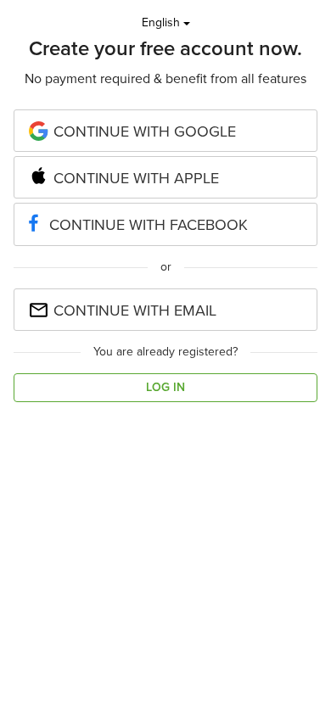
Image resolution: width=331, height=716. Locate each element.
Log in (165, 387)
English (162, 22)
